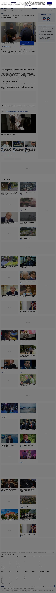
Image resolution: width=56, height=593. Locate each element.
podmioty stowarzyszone (13, 2)
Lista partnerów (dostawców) (28, 5)
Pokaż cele (49, 5)
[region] (28, 4)
